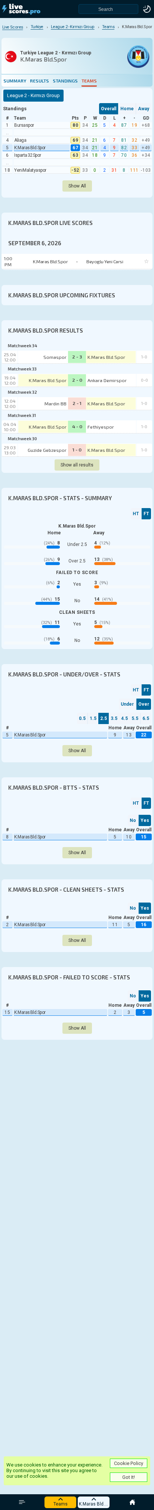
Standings (65, 80)
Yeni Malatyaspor (30, 170)
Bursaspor (24, 125)
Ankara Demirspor (107, 380)
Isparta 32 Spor (27, 155)
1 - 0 (77, 450)
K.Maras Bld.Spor (30, 147)
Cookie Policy (128, 1463)
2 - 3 (77, 357)
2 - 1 (77, 403)
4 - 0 (77, 426)
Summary (14, 80)
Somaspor (55, 357)
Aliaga (20, 140)
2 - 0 (77, 380)
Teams (89, 80)
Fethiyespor (100, 427)
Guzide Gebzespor (47, 450)
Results (39, 80)
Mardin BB (55, 403)
